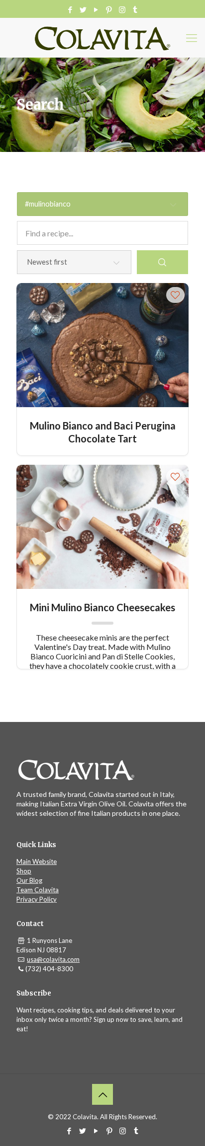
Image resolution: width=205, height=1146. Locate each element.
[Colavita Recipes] (102, 38)
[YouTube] (96, 9)
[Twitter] (83, 9)
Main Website (36, 861)
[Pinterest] (109, 9)
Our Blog (29, 880)
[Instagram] (122, 9)
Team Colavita (37, 890)
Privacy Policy (36, 899)
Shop (23, 871)
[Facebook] (70, 9)
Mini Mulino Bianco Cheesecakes (102, 607)
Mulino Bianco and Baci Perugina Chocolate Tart (103, 432)
